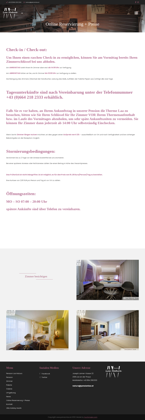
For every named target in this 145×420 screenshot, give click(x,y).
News (8, 396)
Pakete (9, 385)
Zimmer (9, 381)
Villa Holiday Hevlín (14, 408)
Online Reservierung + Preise (18, 400)
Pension (9, 377)
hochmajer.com (90, 417)
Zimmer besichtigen (36, 276)
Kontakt (9, 404)
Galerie (9, 389)
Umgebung (11, 392)
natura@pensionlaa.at (32, 2)
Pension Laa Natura (14, 373)
